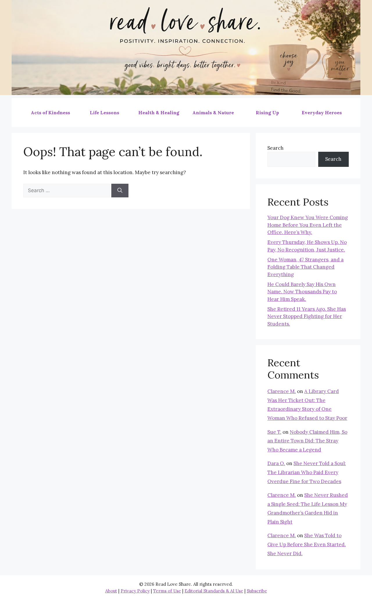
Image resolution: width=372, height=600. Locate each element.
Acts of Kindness (50, 112)
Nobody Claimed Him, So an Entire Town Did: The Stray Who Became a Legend (307, 441)
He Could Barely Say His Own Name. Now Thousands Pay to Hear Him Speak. (302, 291)
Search (275, 148)
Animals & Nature (213, 112)
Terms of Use (167, 591)
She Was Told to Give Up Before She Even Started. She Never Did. (306, 544)
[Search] (119, 191)
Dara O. (276, 463)
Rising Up (267, 112)
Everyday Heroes (322, 112)
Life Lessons (104, 112)
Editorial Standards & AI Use (214, 591)
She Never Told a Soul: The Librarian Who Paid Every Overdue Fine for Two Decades (306, 472)
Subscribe (257, 591)
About (111, 591)
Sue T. (274, 432)
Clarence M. (281, 391)
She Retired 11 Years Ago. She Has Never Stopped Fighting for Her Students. (306, 316)
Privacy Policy (135, 591)
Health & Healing (158, 112)
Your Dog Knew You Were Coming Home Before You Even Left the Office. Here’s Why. (307, 224)
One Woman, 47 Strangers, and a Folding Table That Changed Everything (305, 267)
